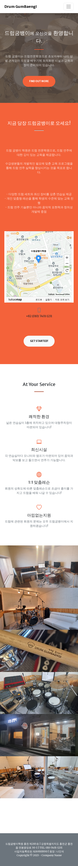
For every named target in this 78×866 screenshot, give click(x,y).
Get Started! (39, 341)
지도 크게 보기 (62, 299)
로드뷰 (39, 299)
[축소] (67, 263)
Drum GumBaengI (20, 6)
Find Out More (39, 81)
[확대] (67, 257)
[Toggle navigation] (68, 6)
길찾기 (48, 299)
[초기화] (67, 270)
